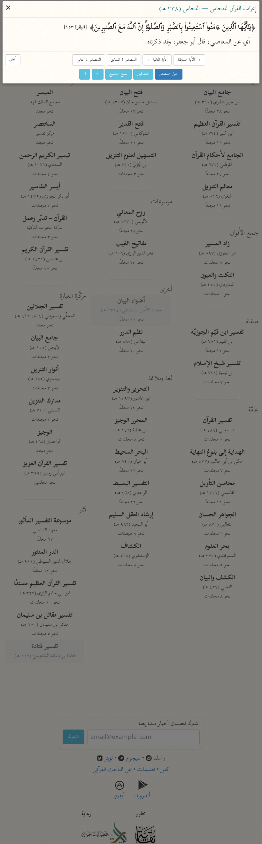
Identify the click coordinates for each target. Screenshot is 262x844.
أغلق (13, 59)
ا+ (98, 74)
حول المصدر (169, 74)
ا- (85, 74)
